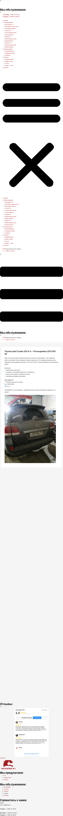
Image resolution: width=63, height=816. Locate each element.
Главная (5, 20)
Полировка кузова (10, 53)
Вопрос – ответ (9, 65)
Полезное (6, 57)
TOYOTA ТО (8, 30)
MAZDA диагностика (10, 45)
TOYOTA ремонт (9, 34)
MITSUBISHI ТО (9, 24)
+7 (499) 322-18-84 (11, 809)
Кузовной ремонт (8, 49)
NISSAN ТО (8, 36)
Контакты (5, 67)
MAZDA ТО (8, 43)
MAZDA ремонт (9, 47)
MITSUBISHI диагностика (12, 26)
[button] (31, 133)
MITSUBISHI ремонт (10, 28)
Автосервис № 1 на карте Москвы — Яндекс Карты (31, 756)
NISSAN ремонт (9, 41)
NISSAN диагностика (10, 38)
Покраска (7, 55)
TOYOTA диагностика (10, 32)
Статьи (7, 63)
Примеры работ (9, 59)
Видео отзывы (9, 61)
